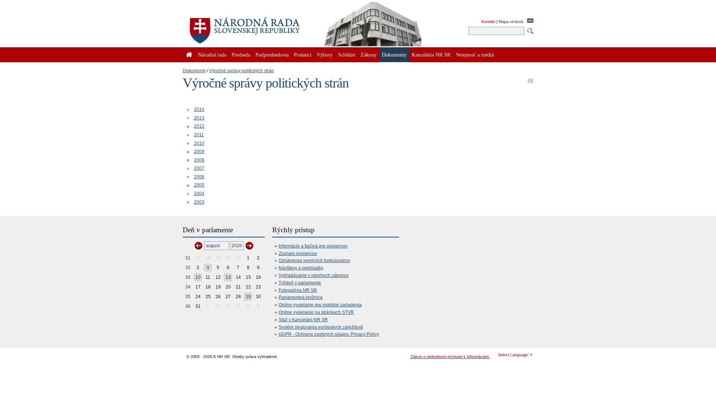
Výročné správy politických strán (241, 70)
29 (248, 296)
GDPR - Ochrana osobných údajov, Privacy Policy (329, 334)
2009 (199, 151)
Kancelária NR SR (431, 55)
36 (188, 306)
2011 (199, 134)
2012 (199, 126)
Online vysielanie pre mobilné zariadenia (320, 304)
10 (198, 277)
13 (228, 277)
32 (188, 267)
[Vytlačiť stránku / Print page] (530, 78)
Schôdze (346, 55)
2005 (199, 185)
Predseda (241, 55)
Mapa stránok (511, 21)
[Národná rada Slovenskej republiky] (268, 26)
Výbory (325, 55)
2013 (199, 118)
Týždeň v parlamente (300, 282)
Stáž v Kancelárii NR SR (303, 319)
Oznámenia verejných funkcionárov (314, 260)
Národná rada (212, 55)
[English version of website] (530, 21)
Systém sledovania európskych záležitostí (321, 327)
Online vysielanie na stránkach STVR (316, 312)
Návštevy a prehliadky (301, 268)
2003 (199, 202)
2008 (199, 160)
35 (188, 296)
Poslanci (302, 55)
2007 (199, 168)
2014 (199, 109)
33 (188, 277)
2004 (199, 193)
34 (188, 287)
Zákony (369, 55)
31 (188, 258)
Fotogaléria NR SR (298, 290)
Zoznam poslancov (298, 253)
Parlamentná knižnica (301, 297)
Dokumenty (194, 70)
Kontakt (488, 21)
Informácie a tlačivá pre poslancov (313, 246)
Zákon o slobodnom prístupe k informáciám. (450, 356)
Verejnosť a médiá (475, 55)
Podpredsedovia (272, 55)
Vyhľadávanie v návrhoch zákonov (314, 275)
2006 (199, 176)
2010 (199, 143)
